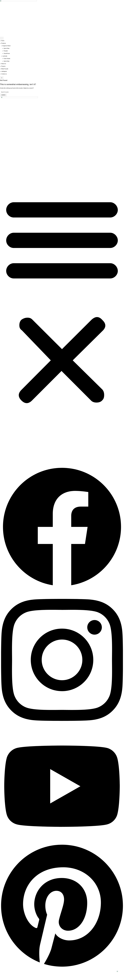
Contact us (4, 74)
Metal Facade (4, 68)
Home (2, 40)
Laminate (4, 56)
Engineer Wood (6, 45)
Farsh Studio (7, 58)
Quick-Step (6, 48)
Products (3, 43)
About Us (3, 63)
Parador (6, 50)
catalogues (4, 71)
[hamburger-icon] (2, 38)
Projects (3, 66)
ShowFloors (7, 53)
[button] (62, 300)
